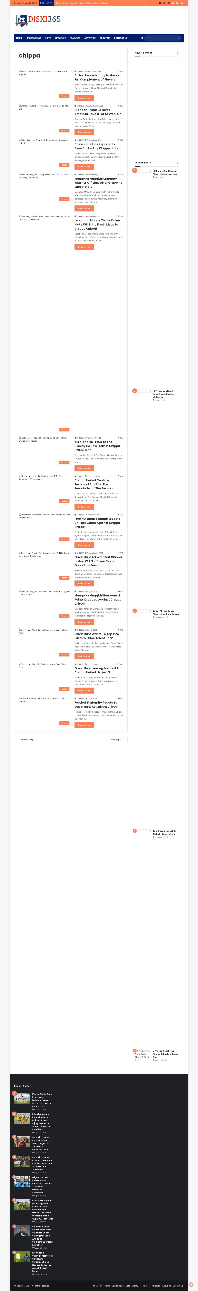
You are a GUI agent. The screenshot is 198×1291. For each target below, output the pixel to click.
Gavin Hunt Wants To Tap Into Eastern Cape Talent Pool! (97, 636)
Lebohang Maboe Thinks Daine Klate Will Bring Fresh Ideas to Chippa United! (97, 224)
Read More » (84, 98)
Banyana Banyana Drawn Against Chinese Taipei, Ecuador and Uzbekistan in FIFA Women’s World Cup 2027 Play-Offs (42, 1209)
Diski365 (80, 71)
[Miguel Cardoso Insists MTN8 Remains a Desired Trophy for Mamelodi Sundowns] (22, 1181)
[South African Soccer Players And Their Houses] (143, 718)
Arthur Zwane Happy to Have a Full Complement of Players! (97, 77)
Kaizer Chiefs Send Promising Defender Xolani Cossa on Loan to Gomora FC (42, 1100)
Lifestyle (60, 38)
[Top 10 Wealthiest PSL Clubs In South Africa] (143, 938)
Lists (48, 38)
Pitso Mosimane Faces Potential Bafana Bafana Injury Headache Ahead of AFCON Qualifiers (41, 1122)
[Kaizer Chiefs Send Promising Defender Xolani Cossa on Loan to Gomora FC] (22, 1098)
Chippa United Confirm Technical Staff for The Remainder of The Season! (94, 484)
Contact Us (120, 38)
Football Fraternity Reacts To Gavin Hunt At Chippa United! (96, 704)
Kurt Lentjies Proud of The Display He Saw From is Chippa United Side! (97, 446)
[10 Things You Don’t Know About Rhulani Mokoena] (143, 499)
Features (75, 38)
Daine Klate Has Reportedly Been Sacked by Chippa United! (98, 146)
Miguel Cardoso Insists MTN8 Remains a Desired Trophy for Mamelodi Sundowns (42, 1185)
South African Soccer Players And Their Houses (166, 612)
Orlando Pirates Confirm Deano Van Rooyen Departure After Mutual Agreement (42, 1163)
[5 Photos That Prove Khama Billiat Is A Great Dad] (143, 1056)
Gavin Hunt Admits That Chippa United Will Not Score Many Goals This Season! (98, 561)
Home (19, 38)
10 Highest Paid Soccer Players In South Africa (165, 173)
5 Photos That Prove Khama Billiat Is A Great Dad (165, 1054)
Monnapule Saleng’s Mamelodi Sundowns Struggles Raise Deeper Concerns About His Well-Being (42, 1262)
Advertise (90, 38)
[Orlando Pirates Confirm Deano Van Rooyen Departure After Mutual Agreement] (22, 1161)
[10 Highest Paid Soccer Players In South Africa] (143, 279)
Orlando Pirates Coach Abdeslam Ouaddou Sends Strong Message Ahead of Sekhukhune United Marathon (42, 1235)
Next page (116, 739)
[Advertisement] (156, 103)
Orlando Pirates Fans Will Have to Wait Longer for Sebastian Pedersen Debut (90, 3)
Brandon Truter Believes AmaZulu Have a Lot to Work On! (98, 112)
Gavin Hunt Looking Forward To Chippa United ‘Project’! (97, 670)
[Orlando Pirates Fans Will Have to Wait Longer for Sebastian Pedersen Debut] (22, 1141)
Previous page (27, 739)
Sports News (34, 38)
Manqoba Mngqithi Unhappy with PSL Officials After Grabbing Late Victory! (98, 183)
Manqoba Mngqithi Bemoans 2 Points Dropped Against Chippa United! (98, 599)
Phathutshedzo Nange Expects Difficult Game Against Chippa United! (97, 523)
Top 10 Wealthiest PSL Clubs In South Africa (164, 832)
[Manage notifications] (191, 1284)
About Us (105, 38)
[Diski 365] (38, 20)
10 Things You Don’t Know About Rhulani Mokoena (163, 394)
